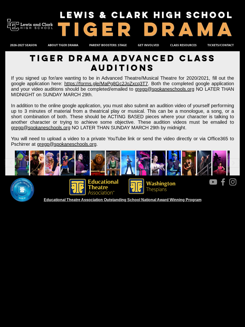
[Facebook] (223, 182)
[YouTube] (213, 182)
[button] (37, 163)
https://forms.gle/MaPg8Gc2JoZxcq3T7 (106, 83)
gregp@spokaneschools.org (164, 89)
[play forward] (231, 163)
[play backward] (13, 163)
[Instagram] (233, 182)
